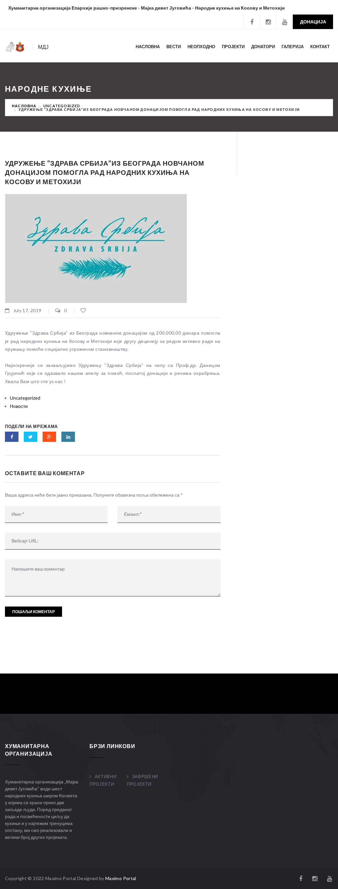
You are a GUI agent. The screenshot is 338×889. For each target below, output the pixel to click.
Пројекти (233, 46)
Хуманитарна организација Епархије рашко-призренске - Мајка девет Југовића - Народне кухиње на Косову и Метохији (146, 8)
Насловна (148, 46)
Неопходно (201, 46)
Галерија (293, 46)
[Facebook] (251, 22)
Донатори (263, 46)
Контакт (320, 46)
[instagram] (268, 22)
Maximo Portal (120, 878)
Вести (173, 46)
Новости (19, 406)
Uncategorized (62, 106)
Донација (313, 21)
